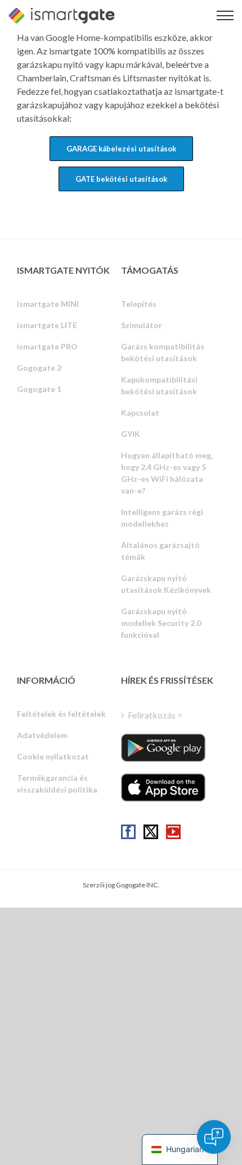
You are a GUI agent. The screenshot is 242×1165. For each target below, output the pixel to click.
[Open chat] (214, 1137)
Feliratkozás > (155, 715)
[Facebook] (128, 832)
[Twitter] (151, 832)
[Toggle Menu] (225, 15)
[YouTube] (173, 832)
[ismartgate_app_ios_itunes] (163, 787)
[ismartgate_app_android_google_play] (163, 748)
